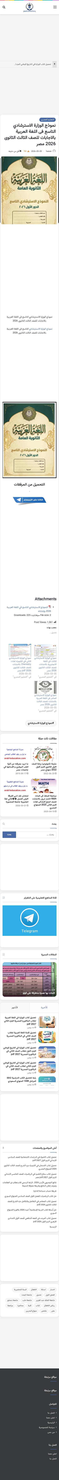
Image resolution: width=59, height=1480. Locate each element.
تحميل (38, 1295)
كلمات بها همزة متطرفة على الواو (39, 993)
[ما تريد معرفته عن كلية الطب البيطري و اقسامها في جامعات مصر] (15, 754)
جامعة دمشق (12, 1300)
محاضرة (20, 1305)
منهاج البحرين (31, 1311)
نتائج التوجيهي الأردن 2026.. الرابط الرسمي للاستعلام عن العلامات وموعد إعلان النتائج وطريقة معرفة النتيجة (29, 1184)
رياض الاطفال (49, 1305)
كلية (29, 1305)
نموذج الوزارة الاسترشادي (40, 329)
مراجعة (10, 1305)
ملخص (44, 1311)
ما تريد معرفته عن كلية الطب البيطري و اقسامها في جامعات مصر (16, 767)
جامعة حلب (27, 1300)
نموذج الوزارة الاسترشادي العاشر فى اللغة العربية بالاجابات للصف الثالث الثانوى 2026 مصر (45, 700)
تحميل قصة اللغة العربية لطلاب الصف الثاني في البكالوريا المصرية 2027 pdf (21, 1036)
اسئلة (43, 1289)
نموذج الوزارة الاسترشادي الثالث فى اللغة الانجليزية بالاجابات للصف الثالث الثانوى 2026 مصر (45, 665)
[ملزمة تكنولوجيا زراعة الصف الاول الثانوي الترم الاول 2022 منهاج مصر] (44, 754)
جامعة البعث (27, 1295)
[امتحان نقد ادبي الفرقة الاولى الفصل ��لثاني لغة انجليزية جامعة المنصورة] (15, 786)
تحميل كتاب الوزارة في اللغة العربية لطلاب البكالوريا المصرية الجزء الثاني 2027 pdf (20, 1021)
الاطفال (34, 1289)
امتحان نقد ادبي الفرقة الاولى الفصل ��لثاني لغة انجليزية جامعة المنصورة (16, 799)
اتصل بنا (51, 1413)
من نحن (51, 1432)
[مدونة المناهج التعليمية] (29, 7)
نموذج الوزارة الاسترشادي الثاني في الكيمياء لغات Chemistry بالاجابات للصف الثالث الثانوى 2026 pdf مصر (20, 665)
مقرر (53, 1311)
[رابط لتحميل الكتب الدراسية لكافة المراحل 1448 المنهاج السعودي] (47, 1082)
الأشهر (15, 1007)
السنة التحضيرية (20, 1289)
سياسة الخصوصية (47, 1427)
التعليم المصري (47, 119)
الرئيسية (53, 1226)
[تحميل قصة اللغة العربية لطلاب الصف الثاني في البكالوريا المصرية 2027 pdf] (47, 1037)
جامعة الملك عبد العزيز (45, 1300)
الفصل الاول (50, 1295)
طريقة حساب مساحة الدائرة (45, 1191)
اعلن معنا (50, 1417)
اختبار (52, 1289)
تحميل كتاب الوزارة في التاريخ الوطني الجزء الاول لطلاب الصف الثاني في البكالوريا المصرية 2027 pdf (19, 1051)
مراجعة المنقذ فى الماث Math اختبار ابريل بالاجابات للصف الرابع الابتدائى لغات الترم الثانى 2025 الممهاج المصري (44, 802)
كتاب (38, 1305)
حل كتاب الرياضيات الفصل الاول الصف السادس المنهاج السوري (30, 1196)
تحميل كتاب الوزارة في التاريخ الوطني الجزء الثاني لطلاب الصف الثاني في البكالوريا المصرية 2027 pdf (19, 1066)
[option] (29, 979)
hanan (49, 151)
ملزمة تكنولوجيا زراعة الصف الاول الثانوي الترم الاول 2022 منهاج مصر (44, 767)
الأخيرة (44, 1007)
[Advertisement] (29, 37)
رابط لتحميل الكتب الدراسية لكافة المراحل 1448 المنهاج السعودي (21, 1079)
